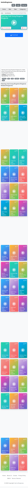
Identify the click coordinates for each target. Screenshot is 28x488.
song (12, 78)
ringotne (17, 78)
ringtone (22, 78)
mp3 (3, 80)
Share (24, 28)
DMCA (9, 478)
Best (10, 9)
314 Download (6, 28)
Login (18, 5)
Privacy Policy (22, 475)
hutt (8, 78)
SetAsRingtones (6, 2)
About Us (9, 475)
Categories (23, 9)
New (15, 9)
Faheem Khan (11, 75)
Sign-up (24, 5)
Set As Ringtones (19, 483)
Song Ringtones (8, 13)
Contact (15, 475)
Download (15, 35)
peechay (4, 78)
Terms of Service (16, 478)
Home (4, 9)
